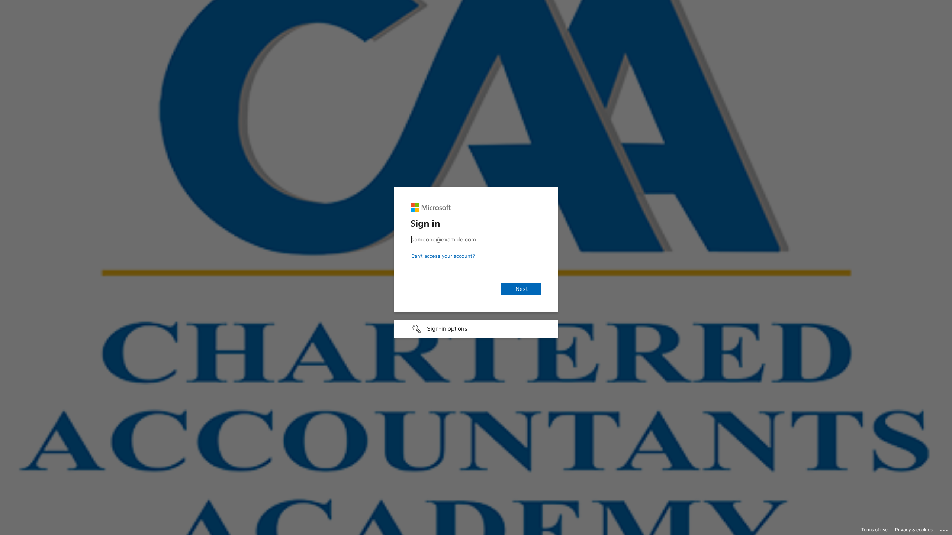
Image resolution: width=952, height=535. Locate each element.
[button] (476, 329)
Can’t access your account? (443, 256)
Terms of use (874, 529)
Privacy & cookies (914, 529)
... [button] (944, 528)
